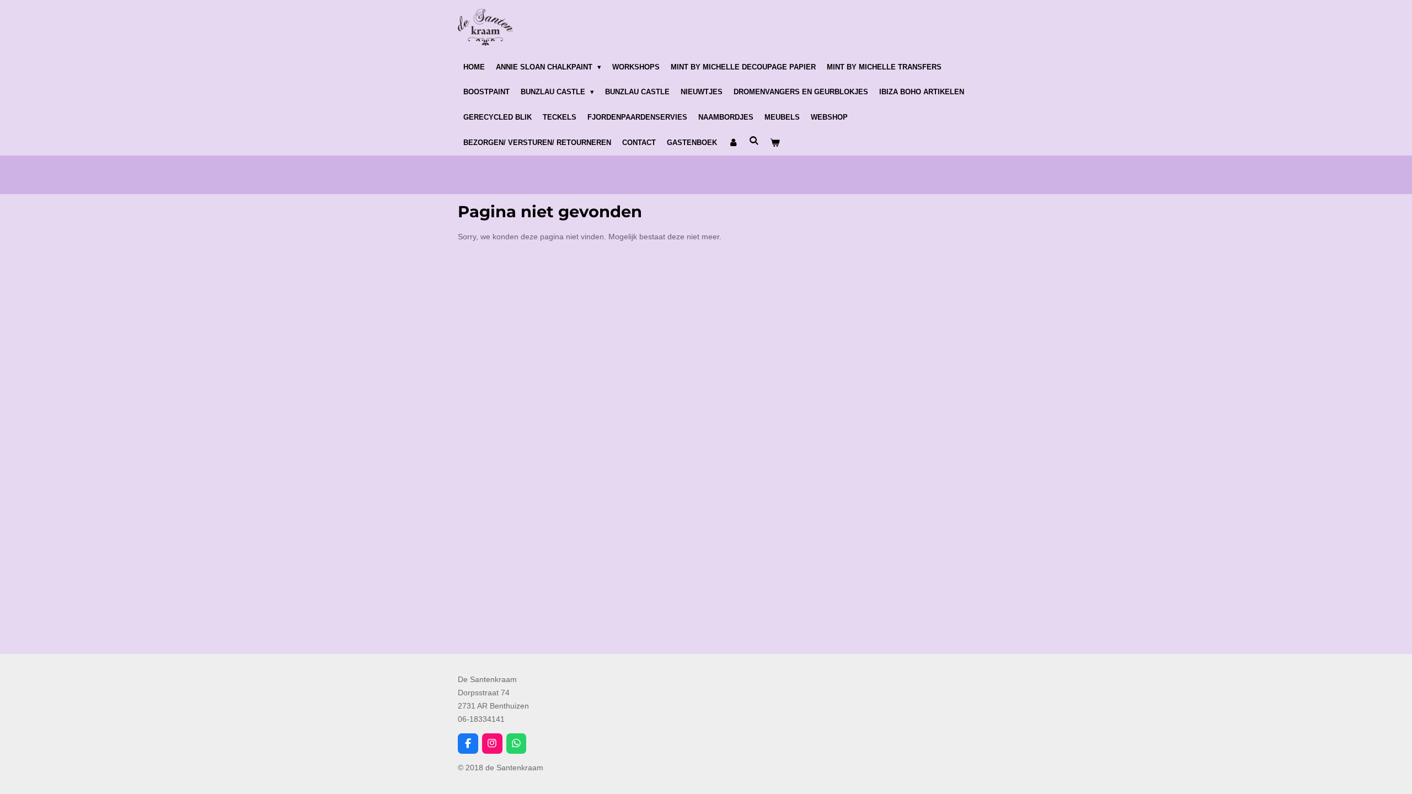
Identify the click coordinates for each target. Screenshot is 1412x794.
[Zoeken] (754, 141)
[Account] (733, 142)
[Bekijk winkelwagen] (774, 142)
